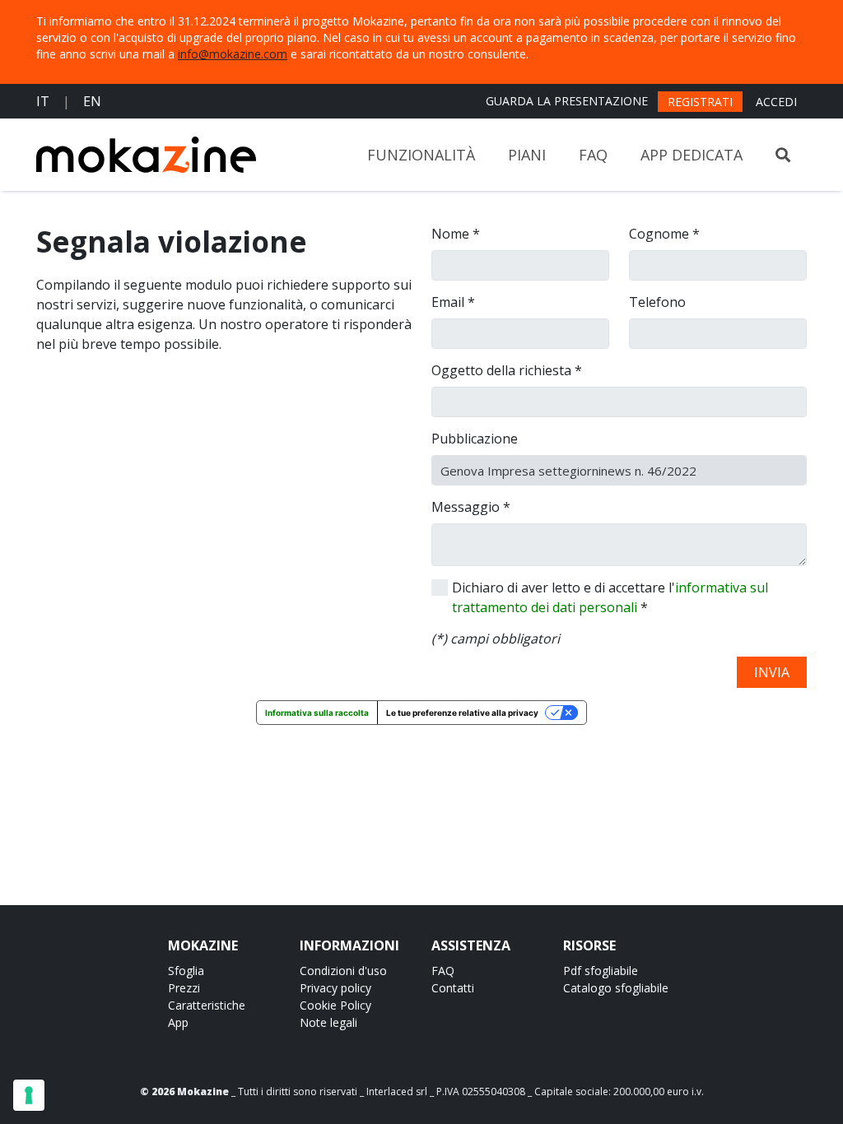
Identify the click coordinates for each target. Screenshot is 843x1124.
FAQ (593, 155)
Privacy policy (335, 988)
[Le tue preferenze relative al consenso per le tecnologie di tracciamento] (28, 1095)
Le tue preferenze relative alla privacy (462, 713)
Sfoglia (186, 970)
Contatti (452, 988)
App (178, 1022)
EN (92, 101)
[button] (782, 155)
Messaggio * (470, 507)
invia (771, 672)
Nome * (455, 234)
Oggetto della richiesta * (506, 370)
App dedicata (691, 155)
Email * (453, 302)
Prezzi (184, 988)
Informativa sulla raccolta (317, 713)
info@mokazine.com (232, 54)
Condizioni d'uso (343, 970)
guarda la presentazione (567, 101)
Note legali (328, 1022)
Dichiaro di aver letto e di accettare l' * (610, 597)
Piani (527, 155)
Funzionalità (421, 155)
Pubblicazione (474, 439)
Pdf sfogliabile (600, 970)
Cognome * (664, 234)
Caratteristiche (206, 1005)
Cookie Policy (335, 1005)
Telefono (657, 302)
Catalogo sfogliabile (615, 988)
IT (42, 101)
